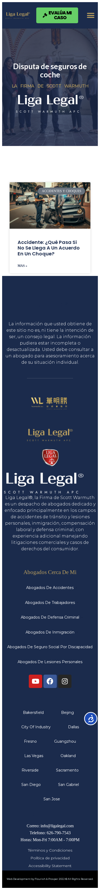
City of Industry (36, 727)
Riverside (30, 770)
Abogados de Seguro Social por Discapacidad (50, 646)
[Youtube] (35, 681)
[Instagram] (64, 681)
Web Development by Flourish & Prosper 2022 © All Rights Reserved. (50, 878)
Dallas (73, 727)
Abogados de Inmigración (50, 632)
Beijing (67, 712)
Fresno (30, 741)
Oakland (68, 755)
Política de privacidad (50, 858)
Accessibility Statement (50, 865)
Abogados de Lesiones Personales (50, 661)
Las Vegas (33, 755)
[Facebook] (50, 681)
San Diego (31, 784)
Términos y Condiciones (50, 850)
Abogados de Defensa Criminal (50, 617)
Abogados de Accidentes (50, 587)
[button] (91, 15)
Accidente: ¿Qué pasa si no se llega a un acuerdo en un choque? (49, 248)
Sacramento (67, 770)
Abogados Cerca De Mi (50, 572)
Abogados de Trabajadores (50, 602)
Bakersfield (33, 712)
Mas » (22, 266)
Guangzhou (65, 741)
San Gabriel (68, 784)
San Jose (51, 799)
